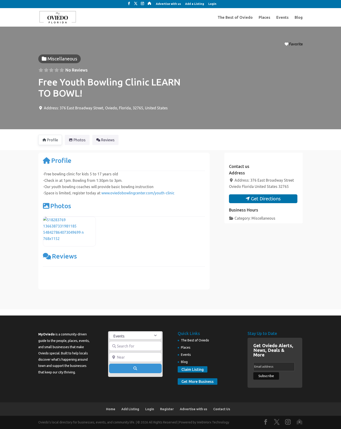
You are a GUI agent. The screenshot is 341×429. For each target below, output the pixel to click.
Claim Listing (192, 369)
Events (282, 17)
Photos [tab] (80, 140)
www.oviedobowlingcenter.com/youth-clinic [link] (137, 193)
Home (110, 409)
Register (167, 409)
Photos (60, 205)
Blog (299, 17)
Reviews (64, 256)
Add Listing (130, 409)
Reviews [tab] (108, 140)
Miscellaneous (263, 218)
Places (264, 17)
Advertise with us (168, 4)
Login (212, 4)
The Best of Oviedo (235, 17)
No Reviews (76, 70)
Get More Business (197, 381)
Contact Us (221, 409)
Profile (61, 160)
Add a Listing (194, 4)
